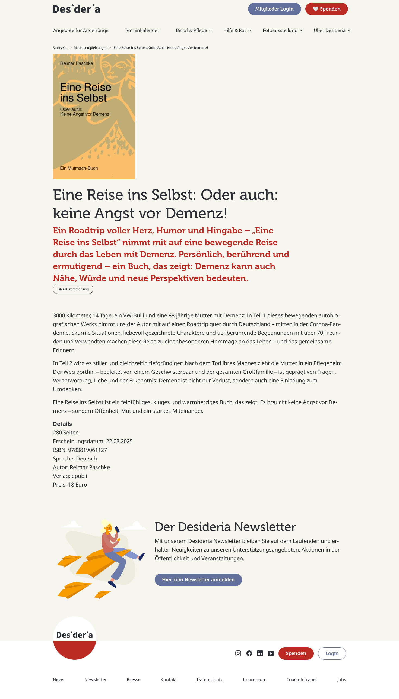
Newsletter (95, 679)
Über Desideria (330, 30)
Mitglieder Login (274, 9)
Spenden (296, 653)
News (58, 679)
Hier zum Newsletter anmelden (198, 580)
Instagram (238, 654)
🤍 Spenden (327, 9)
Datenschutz (210, 679)
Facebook (249, 654)
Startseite (60, 48)
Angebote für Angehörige (81, 30)
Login (332, 653)
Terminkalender (142, 30)
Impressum (255, 679)
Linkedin (260, 654)
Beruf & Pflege (191, 30)
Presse (134, 679)
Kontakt (169, 679)
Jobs (341, 679)
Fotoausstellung (280, 30)
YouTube (271, 654)
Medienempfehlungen (90, 48)
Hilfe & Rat (234, 30)
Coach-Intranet (301, 679)
